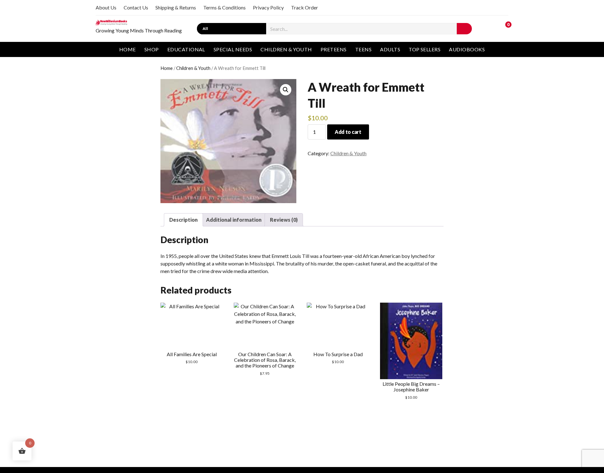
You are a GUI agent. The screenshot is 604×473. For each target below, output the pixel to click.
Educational (186, 49)
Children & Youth (286, 49)
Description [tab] (183, 220)
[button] (285, 89)
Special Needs (233, 49)
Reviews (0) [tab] (284, 220)
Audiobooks (467, 49)
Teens (363, 49)
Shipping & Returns (175, 7)
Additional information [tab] (233, 220)
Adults (390, 49)
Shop (151, 49)
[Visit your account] (490, 28)
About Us (106, 7)
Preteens (334, 49)
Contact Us (136, 7)
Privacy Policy (268, 7)
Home (127, 49)
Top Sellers (424, 49)
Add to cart (348, 132)
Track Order (304, 7)
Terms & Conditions (224, 7)
